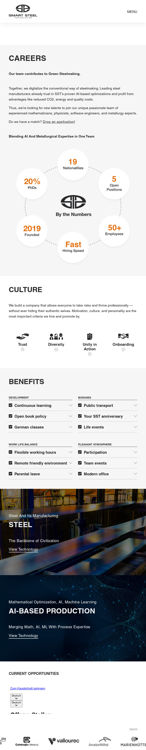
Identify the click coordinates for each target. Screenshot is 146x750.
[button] (132, 11)
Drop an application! (59, 122)
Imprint (133, 729)
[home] (23, 11)
